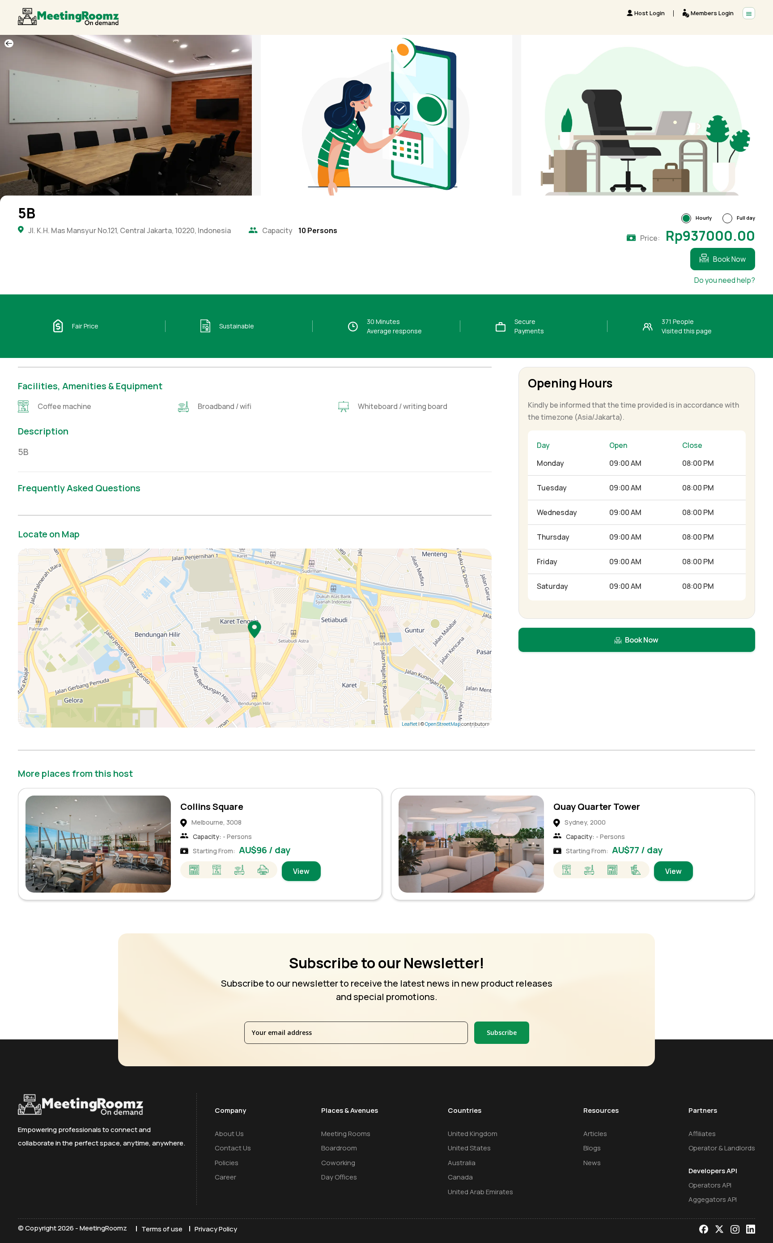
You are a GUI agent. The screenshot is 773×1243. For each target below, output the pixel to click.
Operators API (709, 1185)
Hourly (704, 217)
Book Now (729, 259)
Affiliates (702, 1133)
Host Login (649, 13)
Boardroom (339, 1148)
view (300, 871)
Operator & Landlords (721, 1148)
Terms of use (162, 1229)
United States (469, 1148)
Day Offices (339, 1177)
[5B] (254, 629)
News (592, 1162)
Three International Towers (612, 806)
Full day (746, 217)
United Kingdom (472, 1133)
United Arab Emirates (480, 1191)
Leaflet (409, 723)
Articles (595, 1133)
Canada (460, 1177)
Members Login (712, 13)
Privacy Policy (216, 1229)
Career (225, 1177)
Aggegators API (712, 1199)
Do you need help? (724, 280)
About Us (229, 1133)
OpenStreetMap (442, 723)
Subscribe (502, 1032)
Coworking (338, 1162)
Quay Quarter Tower (223, 806)
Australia (462, 1162)
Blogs (592, 1148)
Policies (226, 1162)
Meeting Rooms (345, 1133)
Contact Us (233, 1148)
